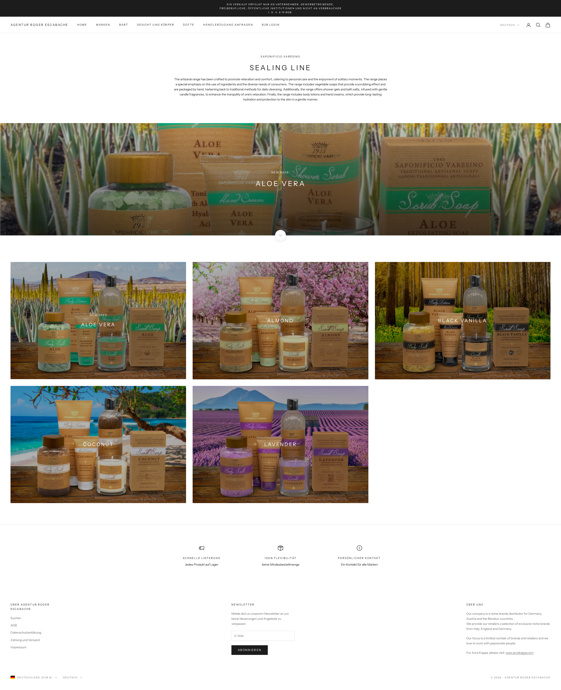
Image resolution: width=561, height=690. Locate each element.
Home (82, 25)
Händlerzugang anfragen (228, 25)
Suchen (16, 618)
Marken (103, 25)
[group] (280, 179)
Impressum (19, 647)
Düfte (188, 25)
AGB (14, 625)
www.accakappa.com (520, 653)
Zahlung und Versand (25, 640)
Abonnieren (249, 650)
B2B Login (270, 25)
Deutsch (507, 25)
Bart (123, 25)
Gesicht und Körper (155, 25)
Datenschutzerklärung (26, 632)
